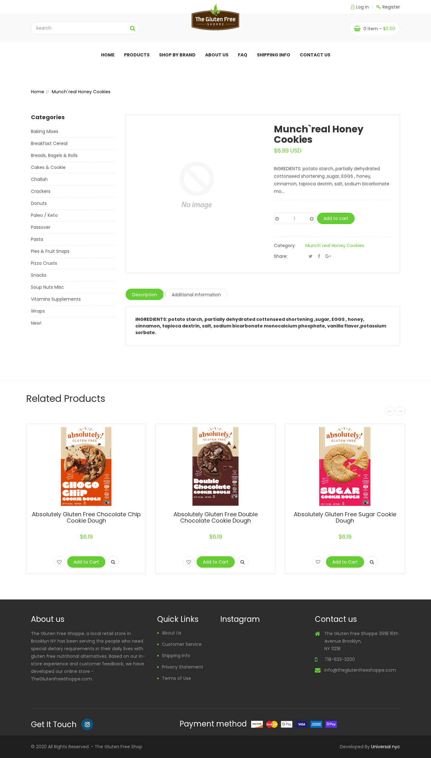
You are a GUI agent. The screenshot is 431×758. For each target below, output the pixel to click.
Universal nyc (385, 747)
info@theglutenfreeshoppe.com (360, 670)
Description (144, 295)
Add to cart (335, 218)
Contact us (315, 55)
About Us (171, 633)
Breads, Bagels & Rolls (54, 155)
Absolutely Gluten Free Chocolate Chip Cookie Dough (86, 517)
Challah (39, 179)
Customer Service (182, 644)
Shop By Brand (177, 55)
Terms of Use (176, 678)
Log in (362, 7)
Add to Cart (86, 562)
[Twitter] (311, 256)
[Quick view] (113, 561)
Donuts (39, 203)
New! (36, 323)
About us (216, 55)
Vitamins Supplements (56, 299)
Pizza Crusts (44, 263)
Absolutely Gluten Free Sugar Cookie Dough (345, 517)
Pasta (37, 239)
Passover (40, 227)
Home (108, 55)
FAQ (242, 55)
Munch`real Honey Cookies (334, 245)
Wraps (38, 311)
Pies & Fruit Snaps (50, 251)
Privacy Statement (182, 667)
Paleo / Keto (44, 215)
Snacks (38, 275)
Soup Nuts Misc (47, 287)
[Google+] (328, 256)
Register (391, 7)
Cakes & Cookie (48, 167)
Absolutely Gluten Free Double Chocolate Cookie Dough (216, 517)
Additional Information (196, 295)
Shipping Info (273, 55)
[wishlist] (59, 561)
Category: (285, 245)
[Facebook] (319, 256)
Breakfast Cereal (49, 143)
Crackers (40, 191)
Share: (280, 256)
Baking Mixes (44, 131)
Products (137, 55)
